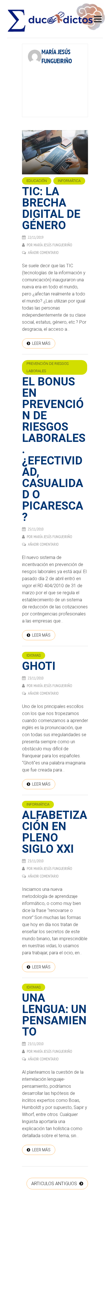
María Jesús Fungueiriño (53, 244)
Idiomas (34, 655)
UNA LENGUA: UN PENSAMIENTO (54, 1014)
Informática (69, 181)
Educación (37, 181)
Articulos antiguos (54, 1183)
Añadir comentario (43, 252)
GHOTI (39, 666)
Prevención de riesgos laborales (48, 367)
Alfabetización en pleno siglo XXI (54, 832)
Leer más (41, 343)
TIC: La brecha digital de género (51, 208)
